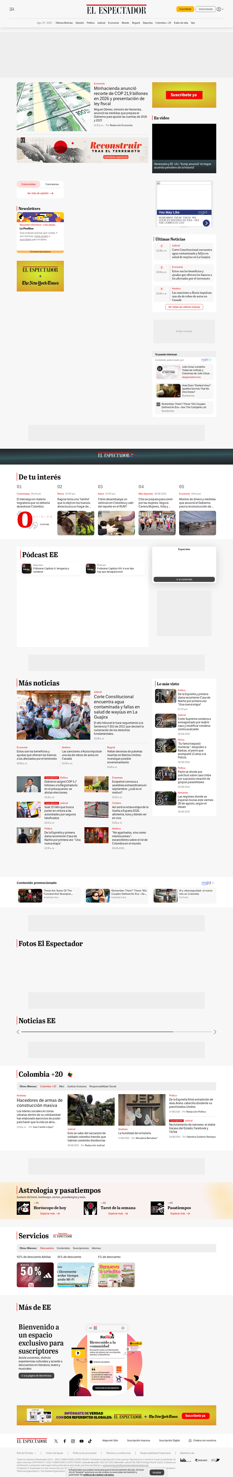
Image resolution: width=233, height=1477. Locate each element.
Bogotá (111, 747)
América (176, 288)
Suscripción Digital (169, 1440)
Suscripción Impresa (138, 1440)
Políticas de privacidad (84, 1453)
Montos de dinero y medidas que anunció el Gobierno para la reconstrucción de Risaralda (197, 503)
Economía (99, 83)
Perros (181, 739)
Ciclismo (116, 803)
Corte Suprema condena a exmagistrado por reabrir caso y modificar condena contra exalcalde (194, 724)
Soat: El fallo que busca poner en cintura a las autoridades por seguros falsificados (60, 812)
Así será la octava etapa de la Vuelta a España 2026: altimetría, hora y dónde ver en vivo (130, 812)
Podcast (101, 565)
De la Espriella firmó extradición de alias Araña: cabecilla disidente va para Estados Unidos (191, 1103)
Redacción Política (196, 1111)
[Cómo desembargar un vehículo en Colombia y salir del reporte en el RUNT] (116, 523)
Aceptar (157, 1472)
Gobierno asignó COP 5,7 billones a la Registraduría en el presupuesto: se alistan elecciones (60, 787)
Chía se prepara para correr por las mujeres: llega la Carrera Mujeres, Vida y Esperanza (156, 503)
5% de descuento (109, 1257)
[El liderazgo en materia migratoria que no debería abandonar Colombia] (35, 523)
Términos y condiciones (118, 1453)
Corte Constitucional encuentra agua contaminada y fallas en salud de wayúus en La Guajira (192, 253)
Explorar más (47, 1213)
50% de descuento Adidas (34, 1257)
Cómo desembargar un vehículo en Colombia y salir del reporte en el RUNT (115, 502)
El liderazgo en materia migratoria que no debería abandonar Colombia (33, 502)
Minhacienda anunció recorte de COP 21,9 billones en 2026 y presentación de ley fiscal (121, 96)
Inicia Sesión (206, 9)
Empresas (117, 777)
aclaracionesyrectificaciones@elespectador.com (126, 1465)
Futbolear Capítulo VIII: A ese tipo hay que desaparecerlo (115, 570)
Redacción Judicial (95, 1145)
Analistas (21, 1095)
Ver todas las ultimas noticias (184, 307)
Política (64, 777)
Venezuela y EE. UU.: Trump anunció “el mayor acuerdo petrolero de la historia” (182, 165)
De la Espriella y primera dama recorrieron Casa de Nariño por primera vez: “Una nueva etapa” (62, 838)
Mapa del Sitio (110, 1440)
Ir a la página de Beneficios (36, 1375)
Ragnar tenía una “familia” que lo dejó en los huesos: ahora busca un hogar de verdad (74, 503)
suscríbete (25, 239)
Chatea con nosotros (204, 1440)
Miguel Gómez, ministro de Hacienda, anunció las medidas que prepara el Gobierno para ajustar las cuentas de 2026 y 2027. (120, 115)
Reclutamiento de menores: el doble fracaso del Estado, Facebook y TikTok (192, 1128)
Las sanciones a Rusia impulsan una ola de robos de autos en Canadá (192, 296)
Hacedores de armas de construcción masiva (40, 1103)
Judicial (176, 245)
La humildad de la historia (134, 1133)
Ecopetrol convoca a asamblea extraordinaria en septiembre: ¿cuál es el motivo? (129, 787)
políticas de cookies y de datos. (98, 1474)
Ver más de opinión (38, 193)
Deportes (38, 565)
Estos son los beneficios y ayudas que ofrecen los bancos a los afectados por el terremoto (192, 274)
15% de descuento (69, 1257)
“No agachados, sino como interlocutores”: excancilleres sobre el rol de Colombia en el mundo (130, 838)
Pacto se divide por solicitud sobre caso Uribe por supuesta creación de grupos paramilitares (194, 777)
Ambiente (183, 792)
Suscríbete (185, 9)
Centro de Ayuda (54, 1453)
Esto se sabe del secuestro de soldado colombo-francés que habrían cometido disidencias (87, 1136)
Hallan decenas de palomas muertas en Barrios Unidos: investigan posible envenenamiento (124, 757)
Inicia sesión (41, 236)
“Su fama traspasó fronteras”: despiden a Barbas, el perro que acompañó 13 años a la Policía (192, 750)
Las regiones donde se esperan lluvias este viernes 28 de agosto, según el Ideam (195, 802)
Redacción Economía (121, 125)
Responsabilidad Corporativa (155, 1453)
